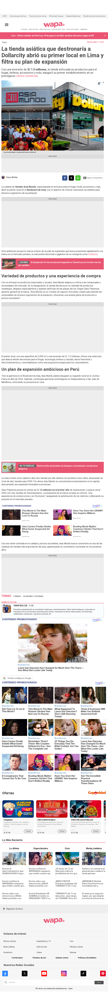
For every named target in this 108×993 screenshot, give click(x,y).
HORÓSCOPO (83, 29)
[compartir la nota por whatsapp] (78, 178)
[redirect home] (54, 27)
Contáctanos (17, 958)
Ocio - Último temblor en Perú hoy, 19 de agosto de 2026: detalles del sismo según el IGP (52, 36)
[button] (105, 36)
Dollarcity (93, 254)
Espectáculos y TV (44, 941)
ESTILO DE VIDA (56, 29)
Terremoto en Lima (37, 16)
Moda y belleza (9, 947)
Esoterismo (7, 952)
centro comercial (27, 76)
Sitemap (73, 952)
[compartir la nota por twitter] (71, 178)
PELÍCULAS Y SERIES (72, 29)
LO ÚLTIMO (24, 29)
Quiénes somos (62, 958)
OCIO (63, 29)
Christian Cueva (56, 16)
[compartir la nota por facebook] (64, 178)
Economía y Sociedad (33, 596)
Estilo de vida (42, 947)
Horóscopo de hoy (18, 16)
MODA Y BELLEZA (45, 29)
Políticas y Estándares (87, 958)
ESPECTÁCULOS (33, 29)
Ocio (4, 42)
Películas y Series (76, 947)
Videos (39, 952)
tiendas (17, 596)
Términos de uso (39, 958)
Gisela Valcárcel (73, 16)
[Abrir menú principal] (6, 25)
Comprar (28, 831)
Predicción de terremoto (94, 16)
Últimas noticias (9, 941)
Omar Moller (12, 177)
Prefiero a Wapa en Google (19, 678)
